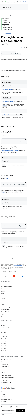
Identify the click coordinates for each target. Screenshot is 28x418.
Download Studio (5, 366)
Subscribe (20, 410)
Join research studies (6, 382)
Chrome (3, 394)
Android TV (3, 332)
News (2, 293)
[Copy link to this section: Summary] (10, 77)
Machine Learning (5, 307)
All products (4, 401)
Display (5, 105)
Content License (18, 265)
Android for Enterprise (6, 286)
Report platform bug (6, 375)
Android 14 (3, 346)
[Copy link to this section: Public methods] (16, 127)
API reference (6, 7)
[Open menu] (2, 2)
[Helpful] (10, 15)
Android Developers (5, 12)
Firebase (3, 396)
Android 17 (3, 338)
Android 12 (3, 350)
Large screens (4, 323)
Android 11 (3, 353)
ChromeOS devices (5, 327)
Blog (2, 296)
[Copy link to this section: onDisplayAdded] (13, 132)
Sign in (24, 1)
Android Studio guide (6, 359)
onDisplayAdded (7, 89)
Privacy (3, 314)
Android (3, 284)
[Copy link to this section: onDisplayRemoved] (16, 217)
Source (3, 291)
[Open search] (17, 2)
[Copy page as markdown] (7, 44)
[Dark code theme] (26, 139)
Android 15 (3, 343)
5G (2, 316)
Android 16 (3, 341)
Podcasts (3, 298)
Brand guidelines (15, 407)
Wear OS (3, 325)
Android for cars (5, 330)
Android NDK (4, 369)
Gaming (3, 304)
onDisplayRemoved (8, 115)
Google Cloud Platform (6, 399)
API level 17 (8, 33)
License (8, 407)
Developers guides (5, 361)
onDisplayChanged (8, 101)
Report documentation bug (7, 377)
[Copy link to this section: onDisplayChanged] (15, 175)
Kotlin (20, 47)
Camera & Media (5, 311)
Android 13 (3, 348)
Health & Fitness (5, 309)
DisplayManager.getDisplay (10, 150)
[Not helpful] (13, 15)
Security (3, 288)
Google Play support (6, 380)
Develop (13, 12)
